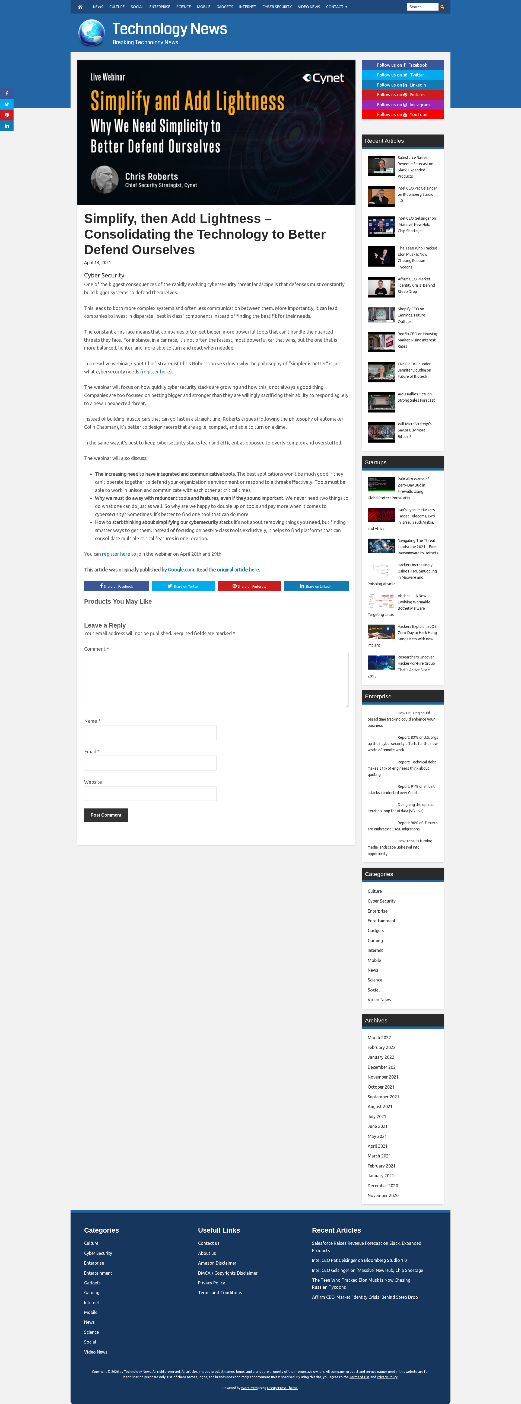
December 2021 (383, 1067)
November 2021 (383, 1076)
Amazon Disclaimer (217, 1263)
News (98, 7)
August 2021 (380, 1106)
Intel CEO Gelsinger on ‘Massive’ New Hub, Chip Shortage (367, 1270)
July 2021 (377, 1116)
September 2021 (383, 1096)
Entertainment (382, 920)
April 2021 (378, 1146)
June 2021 (378, 1126)
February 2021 (382, 1165)
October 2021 (381, 1087)
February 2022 (382, 1047)
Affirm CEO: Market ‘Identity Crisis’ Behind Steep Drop (365, 1297)
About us (207, 1253)
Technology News (170, 29)
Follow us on (402, 65)
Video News (309, 7)
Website (93, 782)
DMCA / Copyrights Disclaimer (228, 1273)
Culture (117, 7)
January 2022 (381, 1057)
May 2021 (377, 1136)
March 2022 (379, 1037)
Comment (96, 648)
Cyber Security (277, 7)
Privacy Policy (211, 1282)
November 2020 (383, 1195)
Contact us (209, 1243)
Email (92, 751)
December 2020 (383, 1185)
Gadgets (225, 7)
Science (183, 7)
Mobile (204, 7)
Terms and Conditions (220, 1292)
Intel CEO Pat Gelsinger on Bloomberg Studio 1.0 (359, 1260)
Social (137, 7)
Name (92, 721)
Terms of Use (360, 1377)
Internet (247, 7)
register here (156, 371)
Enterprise (160, 7)
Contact (335, 7)
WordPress (249, 1388)
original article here (238, 569)
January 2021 (381, 1175)
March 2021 (379, 1155)
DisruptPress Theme (282, 1388)
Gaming (375, 940)
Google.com (181, 569)
